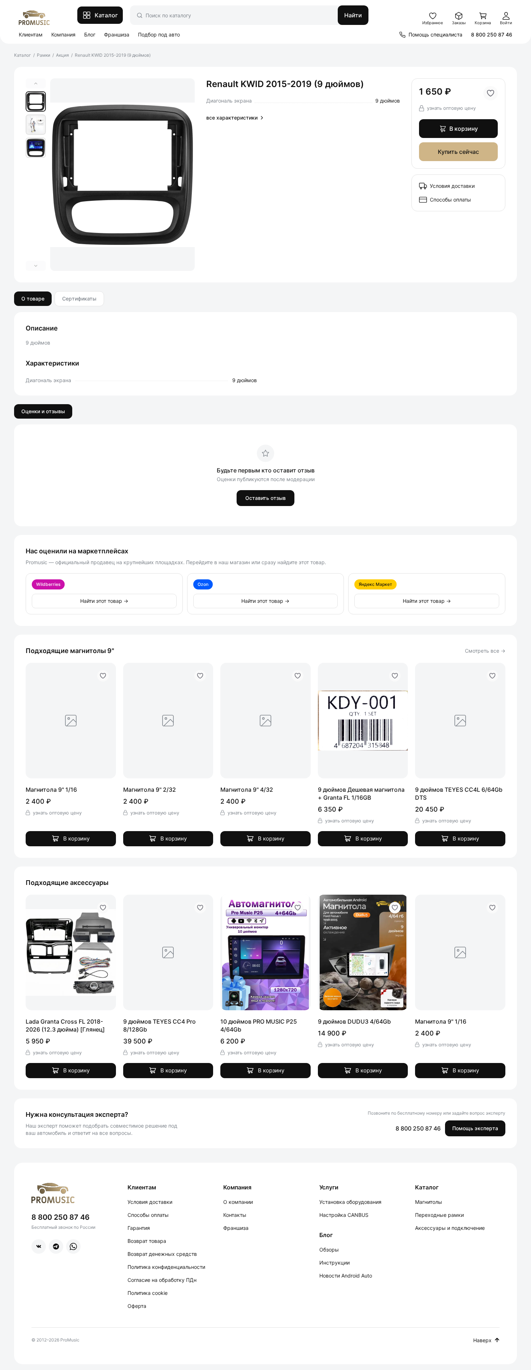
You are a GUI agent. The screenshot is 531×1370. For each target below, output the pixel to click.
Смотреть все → (485, 651)
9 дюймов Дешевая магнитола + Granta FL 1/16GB (361, 793)
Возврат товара (147, 1241)
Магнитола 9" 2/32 (149, 789)
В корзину (463, 128)
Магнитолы (428, 1202)
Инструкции (334, 1262)
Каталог (22, 55)
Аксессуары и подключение (450, 1228)
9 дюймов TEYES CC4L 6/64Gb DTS (458, 793)
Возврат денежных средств (162, 1254)
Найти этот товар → (104, 601)
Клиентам (31, 34)
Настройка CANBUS (343, 1215)
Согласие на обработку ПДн (162, 1280)
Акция (62, 55)
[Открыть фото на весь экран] (122, 174)
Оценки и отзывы (43, 411)
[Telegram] (56, 1246)
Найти (353, 15)
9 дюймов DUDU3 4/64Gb (354, 1021)
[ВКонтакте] (38, 1246)
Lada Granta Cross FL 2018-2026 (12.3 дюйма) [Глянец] (65, 1025)
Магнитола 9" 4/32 (246, 789)
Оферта (137, 1306)
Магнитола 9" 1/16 (51, 789)
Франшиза (116, 34)
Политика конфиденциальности (166, 1267)
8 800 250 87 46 (491, 34)
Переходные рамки (439, 1215)
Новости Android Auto (345, 1275)
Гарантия (139, 1228)
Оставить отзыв (265, 498)
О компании (238, 1202)
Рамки (43, 55)
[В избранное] (490, 93)
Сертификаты (79, 298)
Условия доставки (452, 186)
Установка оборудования (350, 1202)
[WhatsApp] (73, 1246)
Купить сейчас (458, 151)
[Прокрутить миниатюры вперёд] (36, 266)
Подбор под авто (159, 34)
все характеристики (232, 117)
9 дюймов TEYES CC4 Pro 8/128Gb (159, 1025)
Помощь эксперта (475, 1128)
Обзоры (329, 1249)
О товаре (32, 298)
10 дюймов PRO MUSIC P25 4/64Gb (258, 1025)
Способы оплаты (450, 199)
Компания (63, 34)
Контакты (234, 1215)
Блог (89, 34)
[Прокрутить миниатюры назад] (36, 83)
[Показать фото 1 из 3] (36, 101)
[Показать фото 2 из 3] (36, 124)
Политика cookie (148, 1293)
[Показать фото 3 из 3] (36, 148)
